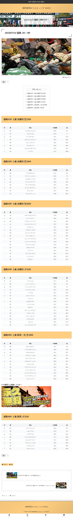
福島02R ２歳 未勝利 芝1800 (36, 96)
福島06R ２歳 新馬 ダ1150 (35, 108)
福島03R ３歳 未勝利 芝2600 (36, 99)
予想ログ (5, 464)
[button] (67, 290)
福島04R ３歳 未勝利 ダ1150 (36, 102)
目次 (34, 89)
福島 (12, 464)
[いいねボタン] (3, 82)
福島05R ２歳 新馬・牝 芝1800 (37, 105)
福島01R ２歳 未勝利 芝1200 (36, 93)
